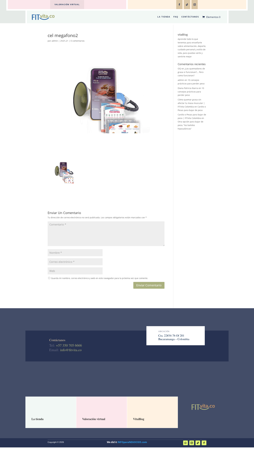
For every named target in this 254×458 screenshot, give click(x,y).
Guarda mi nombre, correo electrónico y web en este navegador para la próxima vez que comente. (99, 278)
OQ (179, 68)
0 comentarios (78, 40)
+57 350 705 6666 (69, 345)
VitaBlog (138, 419)
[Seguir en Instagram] (195, 4)
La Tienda (163, 17)
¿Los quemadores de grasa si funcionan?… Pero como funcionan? (191, 72)
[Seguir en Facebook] (179, 4)
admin (55, 40)
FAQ (175, 17)
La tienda (37, 419)
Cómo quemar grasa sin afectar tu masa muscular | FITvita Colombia (191, 103)
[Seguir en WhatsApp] (185, 443)
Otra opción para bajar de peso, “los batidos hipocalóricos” (190, 125)
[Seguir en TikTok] (187, 4)
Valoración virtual (67, 5)
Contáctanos (190, 17)
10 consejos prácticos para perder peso (191, 92)
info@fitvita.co (71, 349)
